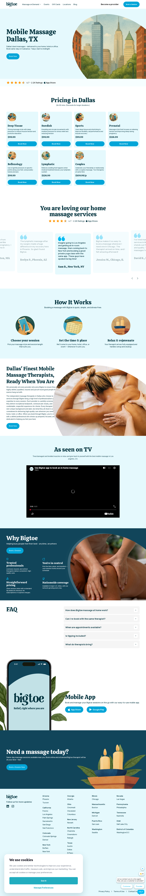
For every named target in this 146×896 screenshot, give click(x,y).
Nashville (120, 816)
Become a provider (110, 4)
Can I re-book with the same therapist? (85, 618)
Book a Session (131, 4)
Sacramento (47, 821)
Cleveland (71, 811)
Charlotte (71, 831)
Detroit (95, 816)
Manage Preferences (43, 887)
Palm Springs (48, 818)
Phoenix (46, 799)
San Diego (47, 824)
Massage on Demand (30, 4)
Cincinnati (71, 807)
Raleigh (70, 838)
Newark (70, 822)
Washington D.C (123, 832)
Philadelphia (121, 807)
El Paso (70, 853)
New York (46, 851)
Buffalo (45, 848)
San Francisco (48, 828)
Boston (95, 807)
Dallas (69, 849)
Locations (67, 4)
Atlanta (70, 799)
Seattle (95, 832)
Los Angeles (47, 814)
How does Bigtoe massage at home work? (86, 610)
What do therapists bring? (79, 644)
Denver (45, 840)
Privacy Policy (104, 891)
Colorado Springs (50, 836)
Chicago (95, 799)
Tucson (46, 802)
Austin (69, 846)
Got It (43, 880)
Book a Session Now (17, 767)
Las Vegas (121, 799)
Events (46, 4)
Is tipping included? (75, 635)
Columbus (71, 814)
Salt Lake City (122, 824)
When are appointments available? (83, 627)
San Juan (95, 824)
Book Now (13, 56)
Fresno (45, 811)
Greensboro (72, 834)
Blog (75, 4)
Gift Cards (56, 4)
